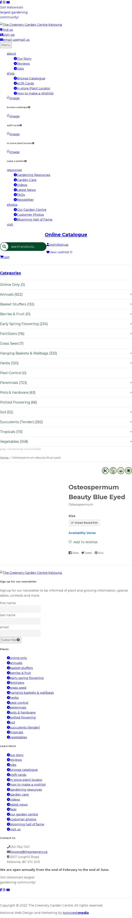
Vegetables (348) (66, 441)
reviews (16, 760)
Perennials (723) (66, 383)
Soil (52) (66, 412)
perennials (18, 707)
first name (8, 603)
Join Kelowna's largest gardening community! (14, 12)
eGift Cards (25, 83)
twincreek (76, 913)
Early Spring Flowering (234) (66, 324)
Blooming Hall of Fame (34, 219)
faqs (13, 809)
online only (18, 658)
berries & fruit (20, 673)
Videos (22, 185)
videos (15, 800)
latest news (19, 804)
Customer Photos (30, 215)
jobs (13, 765)
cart (6, 257)
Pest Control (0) (13, 373)
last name (7, 615)
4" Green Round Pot (84, 522)
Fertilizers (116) (66, 334)
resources (14, 170)
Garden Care (26, 180)
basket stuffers (21, 668)
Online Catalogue (66, 234)
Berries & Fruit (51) (66, 314)
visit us (15, 829)
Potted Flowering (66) (18, 402)
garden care (19, 795)
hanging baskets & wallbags (32, 693)
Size (72, 516)
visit (10, 224)
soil (12, 722)
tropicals (16, 732)
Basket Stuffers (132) (66, 304)
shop (10, 73)
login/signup (58, 245)
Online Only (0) (12, 285)
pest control (19, 703)
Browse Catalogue (31, 78)
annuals (16, 663)
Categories (10, 273)
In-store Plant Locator (33, 88)
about (11, 54)
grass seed (18, 688)
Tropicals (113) (66, 432)
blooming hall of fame (27, 824)
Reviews (23, 64)
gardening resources (26, 790)
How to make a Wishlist (35, 93)
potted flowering (23, 717)
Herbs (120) (66, 363)
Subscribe (9, 640)
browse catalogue (24, 770)
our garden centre (24, 814)
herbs (14, 698)
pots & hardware (23, 712)
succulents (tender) (25, 727)
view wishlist (61, 252)
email (4, 627)
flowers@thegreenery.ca (28, 852)
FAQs (21, 195)
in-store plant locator (26, 780)
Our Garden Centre (31, 210)
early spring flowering (27, 678)
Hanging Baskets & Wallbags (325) (66, 353)
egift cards (18, 775)
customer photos (23, 819)
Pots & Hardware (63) (66, 392)
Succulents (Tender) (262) (66, 422)
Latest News (26, 190)
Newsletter (25, 200)
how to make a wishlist (28, 785)
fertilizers (17, 683)
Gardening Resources (33, 175)
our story (17, 755)
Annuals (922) (66, 294)
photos (12, 205)
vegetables (18, 737)
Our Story (24, 59)
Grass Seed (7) (12, 343)
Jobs (20, 69)
